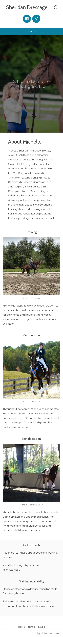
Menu (38, 31)
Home (21, 627)
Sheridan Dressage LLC (31, 7)
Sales (41, 627)
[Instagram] (36, 19)
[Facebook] (27, 19)
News (31, 627)
